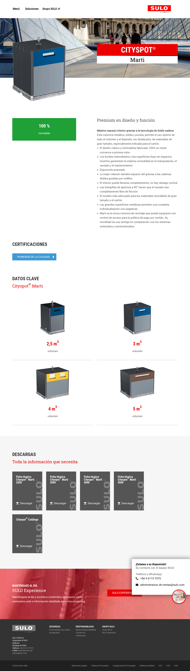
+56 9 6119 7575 (150, 578)
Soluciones (32, 8)
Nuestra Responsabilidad (86, 630)
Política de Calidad (147, 666)
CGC (168, 666)
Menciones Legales (79, 666)
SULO (163, 9)
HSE (176, 666)
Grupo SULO (50, 8)
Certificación (81, 636)
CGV (160, 666)
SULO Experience (109, 633)
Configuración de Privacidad (124, 666)
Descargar (26, 503)
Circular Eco (80, 633)
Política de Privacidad (99, 666)
